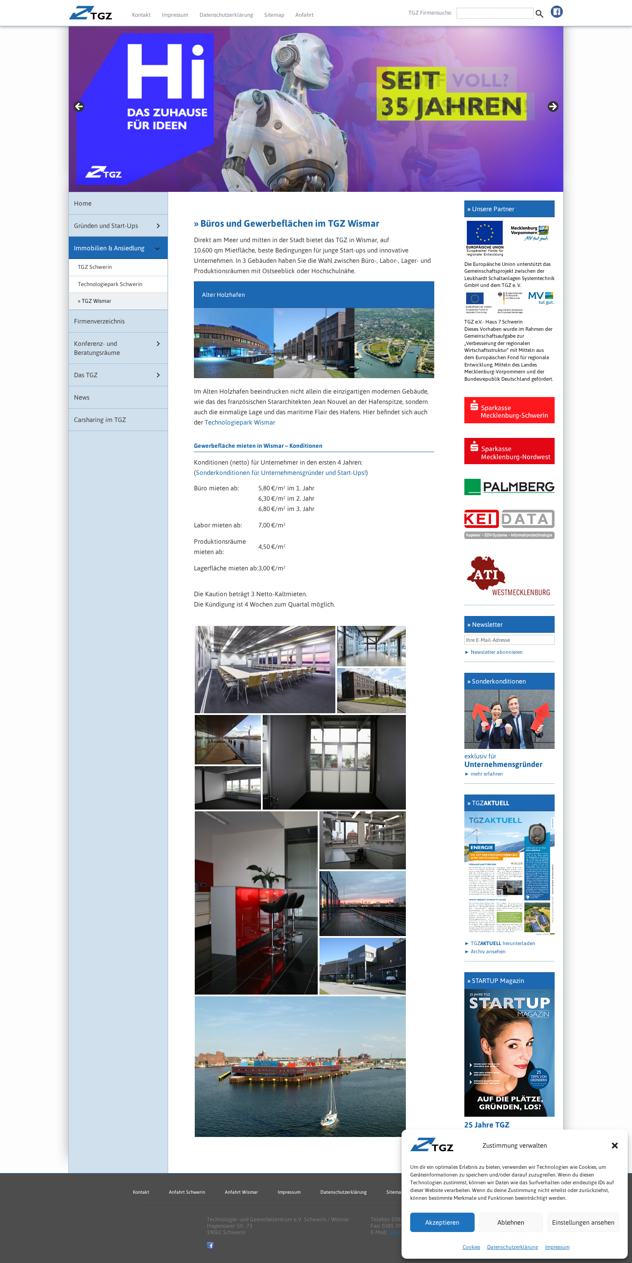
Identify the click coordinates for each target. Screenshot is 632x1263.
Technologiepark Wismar (240, 422)
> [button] (552, 107)
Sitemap (274, 15)
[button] (615, 1145)
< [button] (79, 107)
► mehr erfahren (483, 774)
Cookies (471, 1247)
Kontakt (141, 15)
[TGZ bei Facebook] (210, 1247)
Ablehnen (510, 1222)
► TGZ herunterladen (499, 943)
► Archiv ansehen (485, 952)
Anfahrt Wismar (241, 1192)
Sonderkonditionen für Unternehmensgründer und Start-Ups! (281, 472)
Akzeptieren (442, 1222)
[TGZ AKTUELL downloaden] (509, 934)
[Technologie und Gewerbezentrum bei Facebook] (556, 9)
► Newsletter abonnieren (493, 652)
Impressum (557, 1247)
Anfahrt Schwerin (187, 1192)
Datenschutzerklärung (512, 1247)
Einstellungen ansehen (583, 1222)
